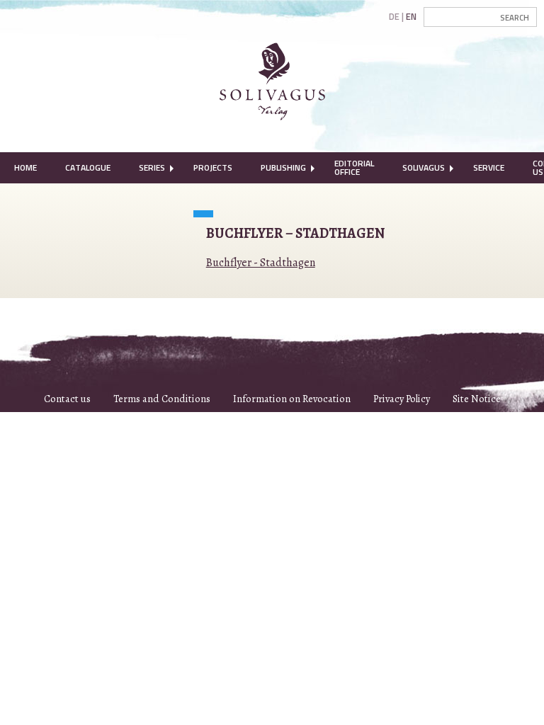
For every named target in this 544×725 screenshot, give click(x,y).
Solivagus (423, 167)
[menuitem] (25, 167)
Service (488, 167)
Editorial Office (354, 167)
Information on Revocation (292, 399)
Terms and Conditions (161, 399)
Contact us (67, 399)
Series (152, 167)
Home (25, 167)
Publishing (283, 167)
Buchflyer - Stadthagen (260, 262)
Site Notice (477, 399)
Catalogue (87, 167)
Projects (212, 167)
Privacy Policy (401, 399)
